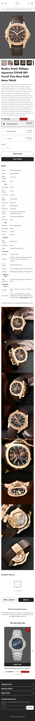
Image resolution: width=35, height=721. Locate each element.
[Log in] (29, 3)
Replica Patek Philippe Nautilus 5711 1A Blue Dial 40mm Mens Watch (18, 668)
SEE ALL (26, 600)
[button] (2, 651)
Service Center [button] (6, 689)
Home (2, 9)
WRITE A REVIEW (9, 600)
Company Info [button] (6, 684)
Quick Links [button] (5, 693)
